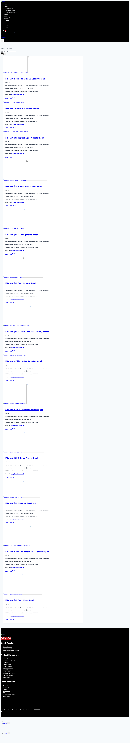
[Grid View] (2, 53)
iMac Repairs (6, 671)
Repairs (5, 689)
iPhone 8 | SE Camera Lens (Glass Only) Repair (27, 332)
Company (5, 733)
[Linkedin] (10, 638)
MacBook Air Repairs (8, 675)
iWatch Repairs (7, 670)
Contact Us (8, 21)
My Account (4, 36)
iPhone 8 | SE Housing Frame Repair (21, 235)
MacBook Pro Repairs (9, 673)
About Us (7, 20)
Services (5, 723)
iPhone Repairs (7, 659)
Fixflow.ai (37, 709)
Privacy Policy (7, 693)
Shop (5, 16)
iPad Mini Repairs (8, 668)
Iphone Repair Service (9, 648)
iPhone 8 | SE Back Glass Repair (20, 600)
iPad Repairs (6, 662)
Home (5, 4)
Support (6, 14)
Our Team (8, 25)
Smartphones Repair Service (11, 650)
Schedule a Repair (9, 23)
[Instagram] (8, 638)
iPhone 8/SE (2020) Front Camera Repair (24, 410)
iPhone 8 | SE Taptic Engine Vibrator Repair (25, 138)
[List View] (5, 54)
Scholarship (6, 677)
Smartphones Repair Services (11, 12)
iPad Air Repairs (7, 666)
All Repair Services (9, 8)
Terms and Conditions (9, 694)
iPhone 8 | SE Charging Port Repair (21, 503)
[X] (4, 638)
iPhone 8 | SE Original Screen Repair (22, 458)
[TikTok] (6, 638)
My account (6, 691)
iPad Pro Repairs (7, 664)
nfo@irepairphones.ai (17, 94)
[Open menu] (2, 40)
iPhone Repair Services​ (10, 10)
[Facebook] (2, 638)
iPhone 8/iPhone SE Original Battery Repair (25, 79)
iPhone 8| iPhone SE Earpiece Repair (22, 108)
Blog (7, 27)
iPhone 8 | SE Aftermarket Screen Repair (24, 186)
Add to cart (8, 98)
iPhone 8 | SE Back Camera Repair (21, 283)
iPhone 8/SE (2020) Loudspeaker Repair (24, 361)
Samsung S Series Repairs (10, 660)
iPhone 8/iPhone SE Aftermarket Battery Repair (27, 552)
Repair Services (7, 647)
